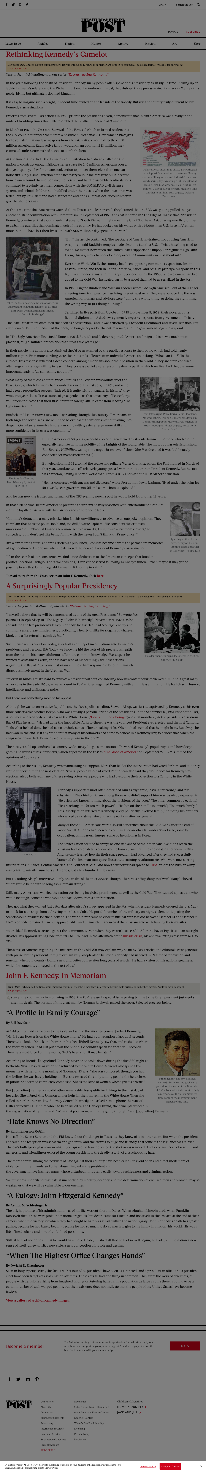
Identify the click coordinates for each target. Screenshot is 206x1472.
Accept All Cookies (170, 1466)
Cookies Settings (148, 1466)
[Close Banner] (201, 1466)
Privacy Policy (51, 1467)
